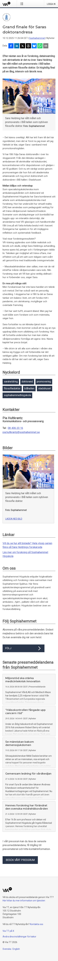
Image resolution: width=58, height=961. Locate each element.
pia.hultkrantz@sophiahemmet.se (21, 432)
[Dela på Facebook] (11, 46)
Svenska (7, 949)
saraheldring (11, 381)
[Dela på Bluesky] (34, 46)
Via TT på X (8, 931)
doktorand (27, 381)
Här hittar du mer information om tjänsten (24, 900)
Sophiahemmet (37, 38)
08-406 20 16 (15, 428)
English (16, 949)
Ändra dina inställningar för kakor (19, 936)
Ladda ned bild (13, 518)
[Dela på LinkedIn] (16, 46)
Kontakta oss (36, 924)
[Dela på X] (22, 46)
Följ (8, 648)
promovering (44, 381)
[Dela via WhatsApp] (40, 46)
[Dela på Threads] (28, 46)
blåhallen (29, 388)
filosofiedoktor (12, 388)
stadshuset (44, 388)
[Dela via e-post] (45, 46)
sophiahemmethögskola (17, 395)
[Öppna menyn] (22, 3)
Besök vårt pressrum (20, 859)
